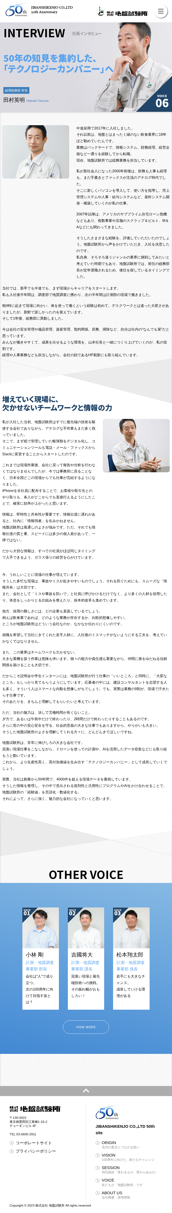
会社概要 (108, 1197)
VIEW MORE (86, 1027)
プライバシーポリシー (36, 1151)
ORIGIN (121, 1144)
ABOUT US (112, 1193)
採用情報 (124, 1197)
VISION (128, 1157)
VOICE (122, 1182)
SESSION (130, 1169)
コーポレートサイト (34, 1143)
